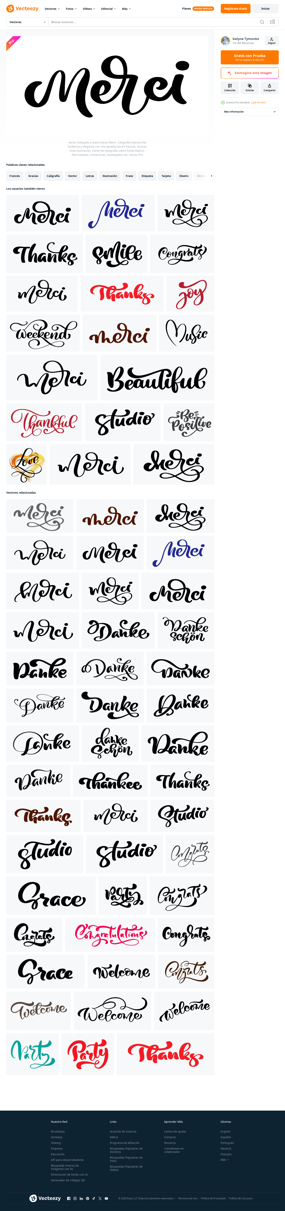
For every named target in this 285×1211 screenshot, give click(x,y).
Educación (57, 1154)
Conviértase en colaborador (174, 1150)
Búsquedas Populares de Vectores (126, 1150)
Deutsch (226, 1148)
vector (72, 176)
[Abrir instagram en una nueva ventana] (75, 1198)
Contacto (170, 1137)
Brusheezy (58, 1131)
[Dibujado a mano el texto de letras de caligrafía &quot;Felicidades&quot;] (182, 253)
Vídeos (87, 9)
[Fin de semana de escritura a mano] (43, 333)
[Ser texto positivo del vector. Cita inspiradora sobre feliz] (189, 422)
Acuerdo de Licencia (123, 1131)
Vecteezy (56, 1137)
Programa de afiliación (124, 1143)
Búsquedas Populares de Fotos (126, 1159)
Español (226, 1137)
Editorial (107, 9)
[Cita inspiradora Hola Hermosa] (157, 377)
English (225, 1131)
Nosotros (170, 1143)
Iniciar (265, 8)
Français (226, 1154)
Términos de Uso (187, 1198)
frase (129, 176)
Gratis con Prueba (249, 57)
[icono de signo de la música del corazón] (186, 333)
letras (90, 176)
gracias (33, 176)
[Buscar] (262, 22)
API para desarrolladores (67, 1160)
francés (14, 176)
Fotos (69, 9)
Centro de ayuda (175, 1131)
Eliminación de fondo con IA (69, 1174)
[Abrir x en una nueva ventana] (100, 1198)
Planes (186, 8)
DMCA (114, 1137)
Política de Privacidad (213, 1198)
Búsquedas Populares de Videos (126, 1168)
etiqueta (147, 176)
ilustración (110, 176)
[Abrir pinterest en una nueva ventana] (87, 1198)
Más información (234, 111)
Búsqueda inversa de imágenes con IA (65, 1167)
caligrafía (53, 176)
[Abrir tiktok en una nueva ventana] (93, 1198)
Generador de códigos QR (68, 1180)
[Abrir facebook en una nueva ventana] (68, 1198)
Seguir (272, 43)
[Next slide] (208, 175)
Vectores (50, 9)
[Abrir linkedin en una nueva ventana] (81, 1198)
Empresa (56, 1148)
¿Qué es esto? (258, 102)
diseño (184, 176)
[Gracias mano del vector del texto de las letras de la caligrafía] (122, 294)
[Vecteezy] (22, 9)
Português (227, 1143)
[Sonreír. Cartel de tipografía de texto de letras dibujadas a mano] (116, 253)
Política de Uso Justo (241, 1198)
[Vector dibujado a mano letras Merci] (42, 294)
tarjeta (166, 176)
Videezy (56, 1143)
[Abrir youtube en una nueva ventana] (106, 1198)
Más (125, 9)
